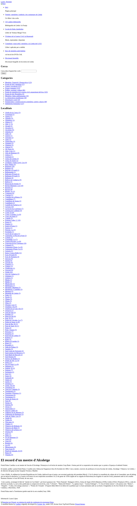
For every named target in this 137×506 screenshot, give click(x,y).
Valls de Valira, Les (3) (13, 416)
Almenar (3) (9, 145)
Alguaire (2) (9, 138)
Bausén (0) (9, 443)
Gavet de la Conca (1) (12, 234)
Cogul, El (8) (9, 212)
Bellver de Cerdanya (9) (13, 180)
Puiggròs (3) (9, 334)
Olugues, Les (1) (10, 305)
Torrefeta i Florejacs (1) (13, 393)
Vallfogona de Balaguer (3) (14, 414)
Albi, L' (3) (9, 124)
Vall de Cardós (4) (11, 410)
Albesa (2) (8, 122)
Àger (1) (8, 434)
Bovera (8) (8, 189)
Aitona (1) (8, 116)
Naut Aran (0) (10, 449)
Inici (6, 7)
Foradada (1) (9, 232)
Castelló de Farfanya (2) (13, 205)
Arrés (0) (8, 439)
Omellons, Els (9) (11, 307)
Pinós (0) (8, 453)
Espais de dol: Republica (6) (14, 94)
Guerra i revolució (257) (13, 86)
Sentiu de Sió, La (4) (12, 361)
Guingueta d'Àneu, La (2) (14, 249)
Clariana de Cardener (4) (13, 211)
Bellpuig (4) (9, 178)
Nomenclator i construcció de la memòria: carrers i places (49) (26, 102)
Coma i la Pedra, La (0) (13, 214)
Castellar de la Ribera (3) (13, 197)
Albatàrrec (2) (10, 120)
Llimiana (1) (9, 276)
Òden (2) (8, 435)
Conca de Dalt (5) (11, 216)
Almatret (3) (9, 143)
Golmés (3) (9, 237)
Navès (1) (8, 297)
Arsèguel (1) (9, 157)
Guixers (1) (9, 251)
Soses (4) (8, 376)
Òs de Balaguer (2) (11, 437)
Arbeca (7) (8, 155)
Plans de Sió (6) (10, 316)
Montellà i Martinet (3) (12, 287)
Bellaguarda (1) (10, 172)
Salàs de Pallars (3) (11, 347)
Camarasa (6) (9, 193)
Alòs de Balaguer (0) (12, 153)
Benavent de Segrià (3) (13, 184)
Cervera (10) (9, 207)
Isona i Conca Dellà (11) (13, 253)
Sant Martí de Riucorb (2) (13, 355)
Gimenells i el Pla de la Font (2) (16, 236)
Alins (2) (8, 139)
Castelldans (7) (10, 199)
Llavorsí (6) (9, 270)
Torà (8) (8, 401)
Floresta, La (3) (10, 230)
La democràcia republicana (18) (16, 98)
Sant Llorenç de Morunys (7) (15, 353)
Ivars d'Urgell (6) (11, 255)
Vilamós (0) (9, 455)
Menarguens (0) (10, 447)
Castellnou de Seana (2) (13, 201)
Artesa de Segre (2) (11, 161)
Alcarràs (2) (9, 128)
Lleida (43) (9, 272)
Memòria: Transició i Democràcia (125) (18, 82)
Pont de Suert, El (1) (12, 326)
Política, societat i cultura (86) (15, 90)
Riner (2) (8, 343)
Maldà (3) (8, 282)
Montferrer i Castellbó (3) (13, 289)
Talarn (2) (8, 380)
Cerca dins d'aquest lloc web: (11, 71)
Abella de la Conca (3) (12, 113)
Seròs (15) (8, 362)
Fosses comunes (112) (12, 88)
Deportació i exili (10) (12, 100)
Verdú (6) (8, 418)
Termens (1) (9, 384)
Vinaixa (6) (9, 432)
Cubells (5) (9, 218)
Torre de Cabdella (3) (12, 389)
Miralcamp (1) (10, 284)
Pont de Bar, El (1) (11, 324)
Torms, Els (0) (10, 385)
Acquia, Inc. (41, 504)
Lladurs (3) (9, 266)
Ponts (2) (8, 328)
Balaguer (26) (9, 166)
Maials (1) (8, 280)
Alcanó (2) (8, 126)
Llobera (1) (9, 278)
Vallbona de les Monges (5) (14, 412)
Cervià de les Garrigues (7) (14, 209)
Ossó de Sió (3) (10, 312)
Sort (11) (8, 374)
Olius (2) (8, 303)
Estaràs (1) (8, 224)
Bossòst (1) (9, 187)
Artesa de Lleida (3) (12, 159)
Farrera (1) (8, 228)
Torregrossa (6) (10, 395)
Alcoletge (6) (9, 130)
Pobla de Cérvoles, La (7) (13, 320)
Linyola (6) (9, 262)
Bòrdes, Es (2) (10, 191)
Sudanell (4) (9, 378)
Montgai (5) (9, 291)
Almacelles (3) (10, 141)
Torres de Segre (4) (11, 399)
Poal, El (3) (9, 318)
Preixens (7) (9, 332)
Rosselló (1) (9, 345)
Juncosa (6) (9, 259)
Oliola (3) (8, 301)
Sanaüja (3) (9, 349)
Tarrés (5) (8, 382)
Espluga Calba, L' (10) (12, 220)
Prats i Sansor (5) (11, 330)
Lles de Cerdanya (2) (12, 274)
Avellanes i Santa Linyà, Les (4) (16, 163)
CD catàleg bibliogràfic (13, 22)
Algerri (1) (8, 136)
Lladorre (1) (9, 264)
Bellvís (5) (8, 182)
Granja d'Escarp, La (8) (13, 241)
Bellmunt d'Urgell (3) (12, 176)
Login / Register (6, 2)
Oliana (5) (8, 299)
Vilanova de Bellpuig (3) (13, 426)
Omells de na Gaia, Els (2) (14, 309)
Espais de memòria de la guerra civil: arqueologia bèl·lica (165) (26, 92)
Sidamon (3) (9, 366)
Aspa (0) (8, 441)
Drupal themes (80, 504)
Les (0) (7, 445)
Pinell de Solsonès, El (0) (13, 451)
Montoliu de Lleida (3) (12, 293)
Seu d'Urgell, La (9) (12, 364)
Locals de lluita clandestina (14, 29)
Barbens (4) (9, 168)
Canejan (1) (9, 195)
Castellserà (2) (10, 203)
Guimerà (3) (9, 245)
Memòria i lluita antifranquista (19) (17, 96)
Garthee (18, 504)
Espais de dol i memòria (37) (15, 84)
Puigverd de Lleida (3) (12, 336)
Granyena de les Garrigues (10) (15, 243)
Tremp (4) (8, 403)
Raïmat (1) (8, 337)
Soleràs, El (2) (10, 368)
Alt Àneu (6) (9, 149)
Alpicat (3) (8, 147)
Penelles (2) (9, 314)
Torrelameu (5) (10, 397)
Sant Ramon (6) (10, 357)
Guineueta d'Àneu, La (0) (13, 247)
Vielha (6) (8, 420)
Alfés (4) (8, 134)
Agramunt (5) (9, 114)
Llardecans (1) (10, 268)
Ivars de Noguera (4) (12, 257)
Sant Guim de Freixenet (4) (14, 351)
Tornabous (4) (10, 387)
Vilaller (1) (8, 424)
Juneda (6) (8, 261)
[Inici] (3, 4)
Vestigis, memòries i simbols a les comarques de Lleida (23, 14)
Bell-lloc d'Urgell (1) (12, 170)
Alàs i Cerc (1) (10, 151)
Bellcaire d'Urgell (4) (12, 174)
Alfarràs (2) (9, 132)
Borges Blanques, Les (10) (14, 186)
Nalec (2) (8, 295)
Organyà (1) (9, 311)
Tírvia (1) (8, 407)
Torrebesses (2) (10, 391)
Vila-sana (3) (9, 422)
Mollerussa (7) (10, 286)
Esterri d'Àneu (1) (11, 226)
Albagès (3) (9, 118)
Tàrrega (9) (9, 405)
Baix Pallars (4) (10, 164)
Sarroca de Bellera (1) (12, 359)
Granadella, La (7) (11, 239)
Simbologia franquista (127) (14, 104)
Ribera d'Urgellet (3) (12, 341)
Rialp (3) (8, 339)
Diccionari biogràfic (12, 58)
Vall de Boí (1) (10, 409)
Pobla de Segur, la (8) (12, 322)
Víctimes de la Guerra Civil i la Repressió (19, 36)
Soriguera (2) (9, 372)
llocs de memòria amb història (15, 51)
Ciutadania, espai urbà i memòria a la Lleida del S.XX (23, 44)
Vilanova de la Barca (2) (13, 430)
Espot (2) (8, 222)
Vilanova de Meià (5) (12, 428)
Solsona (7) (9, 370)
